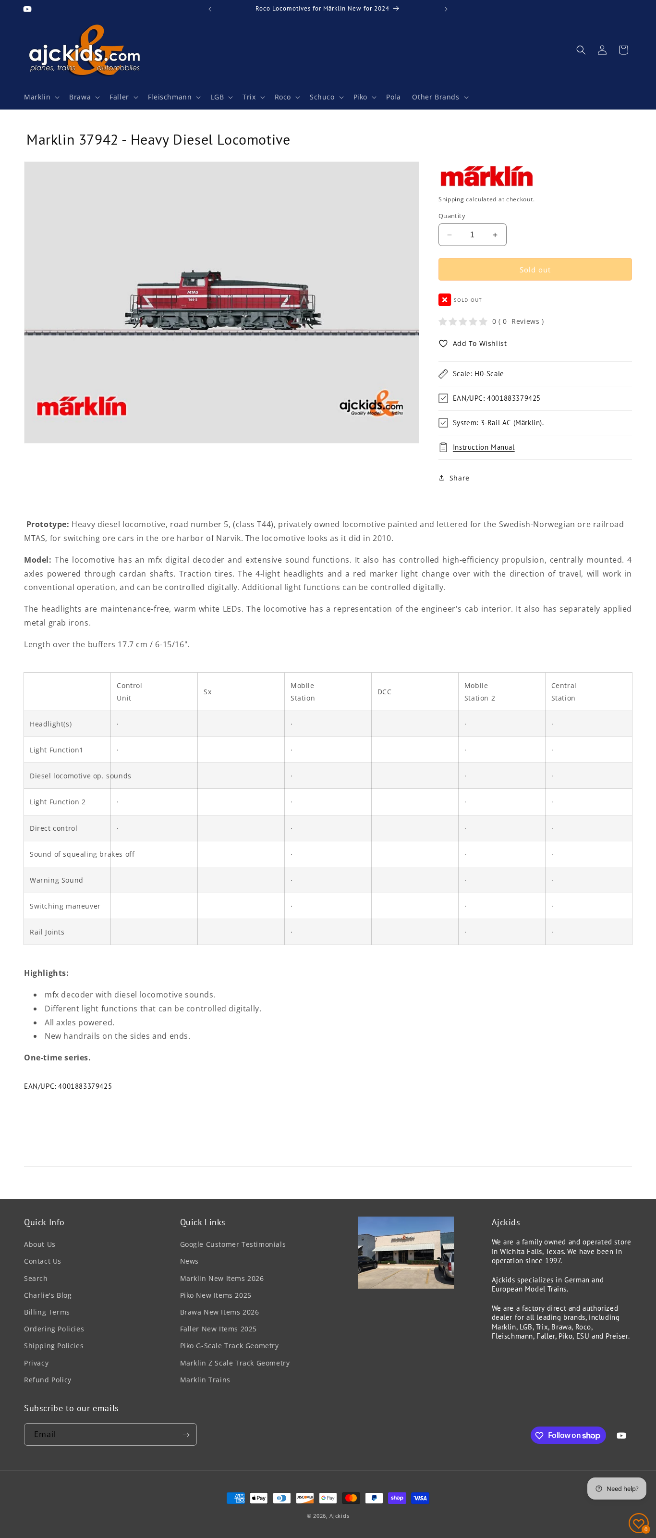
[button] (40, 97)
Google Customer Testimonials (233, 1244)
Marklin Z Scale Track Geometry (235, 1362)
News (189, 1261)
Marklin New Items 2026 (222, 1278)
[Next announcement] (446, 9)
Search (36, 1278)
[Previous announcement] (209, 9)
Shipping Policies (54, 1346)
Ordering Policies (54, 1328)
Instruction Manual (484, 447)
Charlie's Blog (48, 1295)
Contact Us (42, 1261)
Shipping (451, 199)
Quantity (451, 215)
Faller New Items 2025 (218, 1328)
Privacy (36, 1362)
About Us (40, 1244)
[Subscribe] (185, 1435)
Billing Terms (47, 1312)
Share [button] (459, 477)
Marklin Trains (205, 1379)
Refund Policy (48, 1379)
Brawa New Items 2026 (219, 1312)
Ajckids (339, 1515)
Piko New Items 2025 (216, 1295)
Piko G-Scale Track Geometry (229, 1346)
